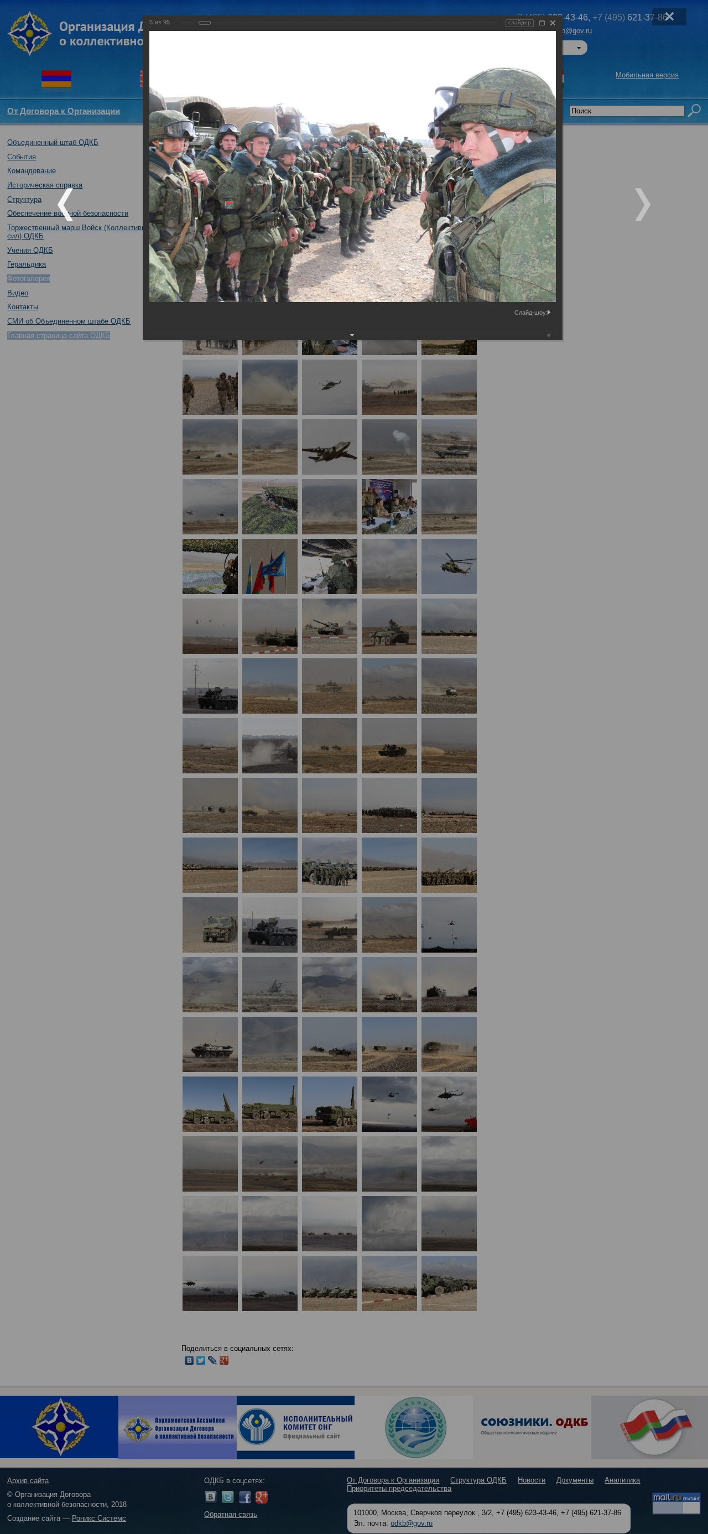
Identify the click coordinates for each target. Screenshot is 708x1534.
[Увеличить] (542, 23)
